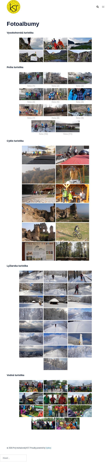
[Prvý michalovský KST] (13, 6)
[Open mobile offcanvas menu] (103, 7)
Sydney (48, 447)
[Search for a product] (98, 7)
